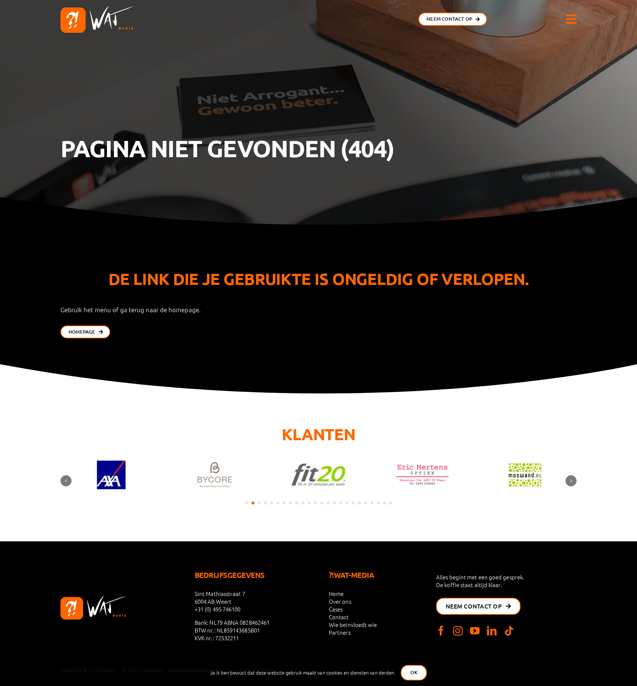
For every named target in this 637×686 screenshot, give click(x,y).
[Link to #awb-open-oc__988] (571, 19)
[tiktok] (509, 630)
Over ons (340, 601)
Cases (335, 609)
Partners (340, 632)
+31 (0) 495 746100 (218, 609)
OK (413, 672)
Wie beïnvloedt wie (353, 624)
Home (336, 593)
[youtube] (475, 630)
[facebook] (441, 630)
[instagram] (458, 630)
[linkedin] (492, 630)
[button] (246, 502)
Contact (339, 617)
